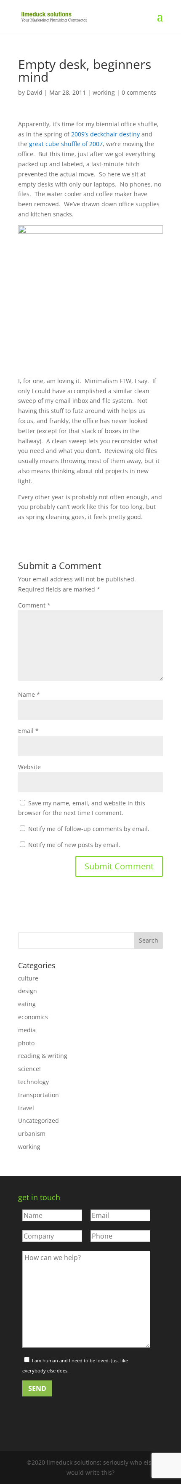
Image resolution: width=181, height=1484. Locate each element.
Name (29, 694)
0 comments (139, 92)
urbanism (31, 1134)
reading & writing (42, 1056)
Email (28, 731)
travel (26, 1108)
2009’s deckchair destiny (105, 134)
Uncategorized (38, 1120)
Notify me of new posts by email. (74, 845)
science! (29, 1069)
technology (33, 1082)
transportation (38, 1095)
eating (27, 1004)
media (27, 1030)
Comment (34, 605)
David (35, 92)
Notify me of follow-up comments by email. (88, 829)
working (104, 92)
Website (29, 767)
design (27, 991)
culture (28, 978)
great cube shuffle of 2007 (66, 144)
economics (33, 1017)
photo (26, 1043)
